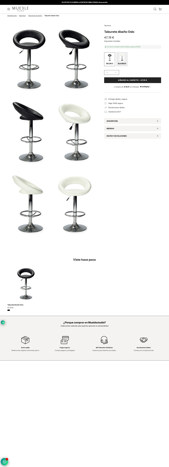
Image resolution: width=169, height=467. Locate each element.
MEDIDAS (110, 128)
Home (57, 393)
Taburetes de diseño (35, 16)
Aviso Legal (91, 408)
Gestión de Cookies (94, 404)
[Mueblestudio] (20, 9)
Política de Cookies (94, 401)
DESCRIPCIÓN (112, 121)
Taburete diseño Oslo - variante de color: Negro (8, 310)
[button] (155, 9)
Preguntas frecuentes (63, 412)
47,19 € (10, 307)
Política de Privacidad (95, 393)
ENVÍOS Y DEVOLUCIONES (117, 136)
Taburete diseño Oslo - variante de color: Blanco (12, 310)
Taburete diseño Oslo (15, 305)
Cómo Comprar (61, 408)
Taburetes (22, 16)
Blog (57, 415)
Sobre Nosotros (61, 397)
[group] (84, 2)
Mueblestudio (12, 16)
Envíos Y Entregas (62, 404)
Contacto (58, 401)
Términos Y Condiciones (96, 397)
